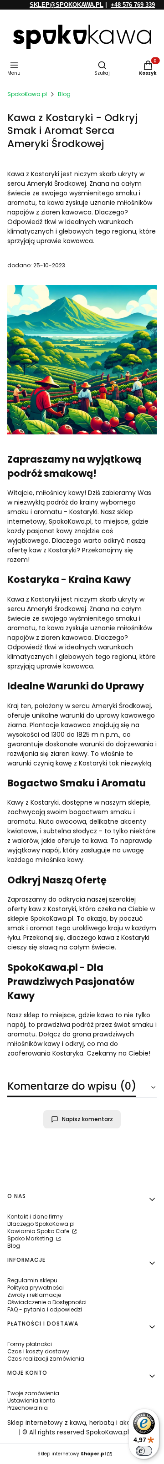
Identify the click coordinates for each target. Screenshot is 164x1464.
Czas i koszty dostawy (38, 1351)
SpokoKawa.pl (27, 94)
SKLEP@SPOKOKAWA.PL (66, 4)
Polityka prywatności (35, 1287)
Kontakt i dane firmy (35, 1216)
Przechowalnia (27, 1408)
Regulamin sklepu (32, 1280)
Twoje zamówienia (33, 1393)
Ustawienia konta (31, 1400)
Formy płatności (29, 1344)
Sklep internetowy (71, 1453)
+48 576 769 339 (133, 4)
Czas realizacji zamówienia (45, 1358)
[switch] (144, 1451)
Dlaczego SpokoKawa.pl (41, 1224)
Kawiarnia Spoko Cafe (39, 1231)
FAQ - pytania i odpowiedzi (44, 1309)
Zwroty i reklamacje (34, 1295)
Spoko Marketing (31, 1238)
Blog (64, 94)
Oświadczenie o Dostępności (47, 1302)
